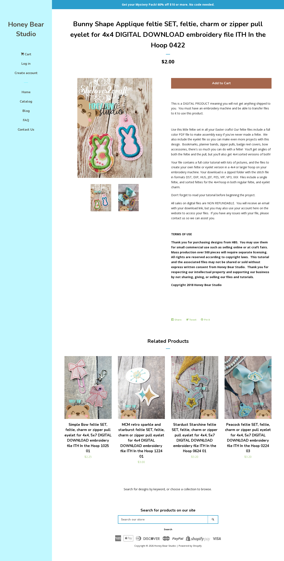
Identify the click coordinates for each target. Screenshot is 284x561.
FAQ (26, 120)
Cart (27, 54)
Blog (26, 111)
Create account (26, 73)
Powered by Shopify (190, 545)
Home (26, 92)
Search (168, 529)
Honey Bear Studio (26, 29)
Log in (26, 64)
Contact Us (26, 130)
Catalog (26, 101)
